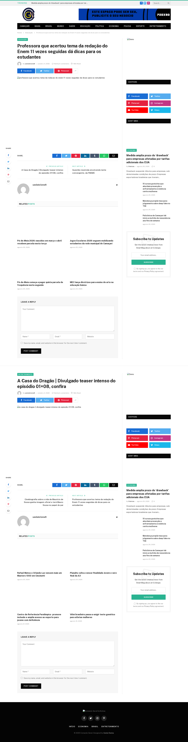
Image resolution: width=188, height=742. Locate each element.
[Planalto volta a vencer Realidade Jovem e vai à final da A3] (94, 556)
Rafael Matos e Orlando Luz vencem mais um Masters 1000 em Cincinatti (39, 574)
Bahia (37, 26)
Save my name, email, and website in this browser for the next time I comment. (55, 343)
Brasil (48, 26)
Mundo (60, 26)
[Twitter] (8, 161)
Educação (85, 26)
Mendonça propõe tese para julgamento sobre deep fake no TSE (156, 203)
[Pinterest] (8, 174)
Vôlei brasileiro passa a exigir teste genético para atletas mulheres (92, 616)
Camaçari (25, 26)
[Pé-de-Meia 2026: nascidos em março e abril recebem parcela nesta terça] (41, 223)
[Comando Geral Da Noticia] (28, 14)
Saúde (72, 26)
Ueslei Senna (108, 733)
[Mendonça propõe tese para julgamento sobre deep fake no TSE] (133, 204)
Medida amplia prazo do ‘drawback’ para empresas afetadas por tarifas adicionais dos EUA (60, 3)
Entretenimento (158, 26)
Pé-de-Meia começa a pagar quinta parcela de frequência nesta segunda (40, 283)
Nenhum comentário (61, 64)
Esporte (140, 26)
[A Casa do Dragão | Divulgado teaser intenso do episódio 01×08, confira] (67, 439)
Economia (114, 26)
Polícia (127, 26)
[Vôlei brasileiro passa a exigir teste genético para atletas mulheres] (94, 597)
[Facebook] (8, 155)
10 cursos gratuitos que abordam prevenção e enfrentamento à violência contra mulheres (154, 187)
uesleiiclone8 (30, 64)
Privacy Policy (149, 271)
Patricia (131, 166)
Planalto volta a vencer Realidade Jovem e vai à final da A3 (93, 574)
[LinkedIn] (8, 168)
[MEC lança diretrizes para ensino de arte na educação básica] (94, 265)
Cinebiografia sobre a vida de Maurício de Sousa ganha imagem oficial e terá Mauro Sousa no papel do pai (43, 502)
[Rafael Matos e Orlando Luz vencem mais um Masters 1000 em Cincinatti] (41, 556)
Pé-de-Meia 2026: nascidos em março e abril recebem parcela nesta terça (39, 242)
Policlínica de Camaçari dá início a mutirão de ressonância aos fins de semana (156, 218)
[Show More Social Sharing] (75, 70)
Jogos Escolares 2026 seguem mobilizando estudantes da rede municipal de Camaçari (91, 242)
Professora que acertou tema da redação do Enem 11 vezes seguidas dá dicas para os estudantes (93, 502)
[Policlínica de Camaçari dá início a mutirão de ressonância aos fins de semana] (133, 219)
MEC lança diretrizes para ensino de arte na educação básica (91, 283)
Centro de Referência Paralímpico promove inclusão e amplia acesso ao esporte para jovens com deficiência (39, 617)
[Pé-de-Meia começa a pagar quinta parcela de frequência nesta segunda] (41, 265)
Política (99, 26)
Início (72, 727)
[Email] (8, 181)
